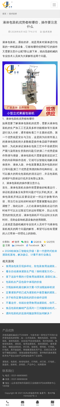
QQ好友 (38, 242)
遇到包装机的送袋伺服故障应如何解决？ (29, 313)
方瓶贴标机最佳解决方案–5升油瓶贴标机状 (30, 287)
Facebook (34, 245)
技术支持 (47, 31)
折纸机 (22, 364)
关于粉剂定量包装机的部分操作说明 (26, 297)
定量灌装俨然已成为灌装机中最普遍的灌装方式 (33, 292)
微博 (17, 242)
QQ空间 (51, 242)
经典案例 (42, 364)
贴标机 (14, 364)
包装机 (14, 361)
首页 (4, 13)
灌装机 (5, 361)
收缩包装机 (24, 361)
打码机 (35, 361)
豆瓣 (7, 245)
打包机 (51, 361)
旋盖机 (5, 364)
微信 (25, 242)
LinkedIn (19, 245)
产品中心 (31, 364)
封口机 (43, 361)
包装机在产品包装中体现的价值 (24, 281)
